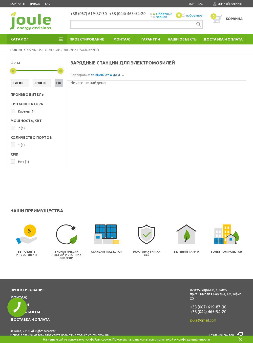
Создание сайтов (221, 335)
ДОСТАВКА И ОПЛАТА (30, 320)
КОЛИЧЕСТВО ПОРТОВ (31, 138)
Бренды (35, 3)
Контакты (17, 3)
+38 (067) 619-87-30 (208, 307)
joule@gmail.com (203, 320)
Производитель (27, 95)
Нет (23, 162)
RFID (14, 154)
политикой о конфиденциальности (183, 339)
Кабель (26, 111)
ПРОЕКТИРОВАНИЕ (27, 290)
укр (191, 3)
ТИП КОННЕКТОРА (27, 104)
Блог (48, 3)
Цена (15, 62)
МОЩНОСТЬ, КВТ (26, 121)
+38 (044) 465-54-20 (208, 311)
